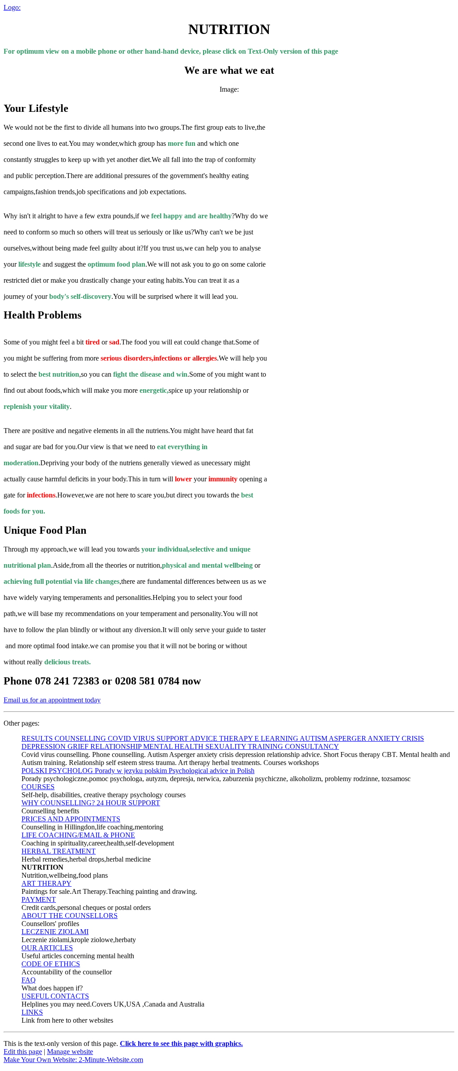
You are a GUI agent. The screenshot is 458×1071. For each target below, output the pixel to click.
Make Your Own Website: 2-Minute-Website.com (73, 1059)
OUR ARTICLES (47, 948)
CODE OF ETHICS (50, 964)
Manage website (70, 1051)
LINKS (32, 1012)
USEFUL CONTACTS (55, 996)
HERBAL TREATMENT (58, 851)
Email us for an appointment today (52, 700)
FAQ (28, 980)
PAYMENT (38, 899)
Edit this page (23, 1051)
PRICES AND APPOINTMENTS (70, 819)
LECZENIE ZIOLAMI (55, 931)
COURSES (38, 786)
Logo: (12, 7)
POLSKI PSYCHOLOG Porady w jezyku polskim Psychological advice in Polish (137, 770)
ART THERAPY (46, 883)
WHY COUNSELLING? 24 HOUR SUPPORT (90, 803)
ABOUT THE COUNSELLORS (69, 915)
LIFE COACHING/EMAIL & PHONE (78, 835)
